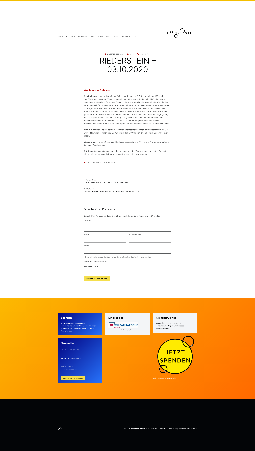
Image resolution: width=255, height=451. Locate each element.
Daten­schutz (177, 323)
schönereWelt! (171, 378)
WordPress (183, 429)
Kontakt (159, 323)
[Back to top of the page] (60, 430)
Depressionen (96, 37)
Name (86, 234)
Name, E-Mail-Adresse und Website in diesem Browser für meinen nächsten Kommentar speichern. (119, 257)
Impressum (167, 323)
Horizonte (70, 37)
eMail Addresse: (67, 366)
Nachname (65, 358)
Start (60, 37)
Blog (108, 37)
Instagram (170, 326)
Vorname (64, 350)
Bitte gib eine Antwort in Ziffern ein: (95, 261)
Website (86, 245)
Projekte (82, 37)
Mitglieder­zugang (163, 328)
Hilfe (116, 37)
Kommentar (88, 221)
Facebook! (181, 326)
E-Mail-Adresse (135, 234)
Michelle (194, 429)
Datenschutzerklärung (158, 429)
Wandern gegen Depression (103, 163)
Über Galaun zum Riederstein (97, 90)
